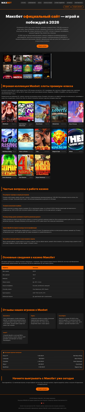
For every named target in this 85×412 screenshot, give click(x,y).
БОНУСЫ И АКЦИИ (48, 2)
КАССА (39, 2)
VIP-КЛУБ (23, 2)
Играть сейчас (42, 46)
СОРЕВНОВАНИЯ (31, 2)
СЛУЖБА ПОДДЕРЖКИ (59, 2)
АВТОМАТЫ (69, 2)
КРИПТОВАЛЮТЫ (78, 2)
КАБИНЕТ (67, 6)
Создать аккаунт (42, 389)
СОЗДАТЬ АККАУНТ (77, 6)
